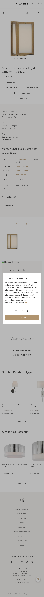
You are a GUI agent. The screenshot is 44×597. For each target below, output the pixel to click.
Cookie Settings (22, 311)
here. (27, 302)
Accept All (22, 317)
